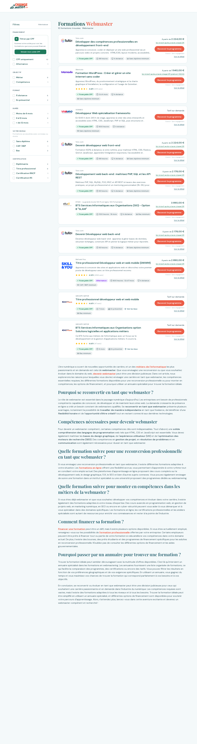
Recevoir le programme (169, 48)
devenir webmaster (104, 373)
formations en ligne (90, 467)
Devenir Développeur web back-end (98, 234)
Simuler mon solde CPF (30, 52)
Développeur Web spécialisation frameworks (103, 113)
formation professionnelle (114, 532)
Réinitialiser (43, 24)
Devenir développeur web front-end (98, 145)
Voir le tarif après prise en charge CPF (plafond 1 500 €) (163, 74)
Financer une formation (71, 529)
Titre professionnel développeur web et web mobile (107, 299)
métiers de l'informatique (151, 366)
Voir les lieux (132, 309)
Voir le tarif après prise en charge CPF (170, 43)
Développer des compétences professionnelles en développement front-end (107, 43)
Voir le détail (179, 56)
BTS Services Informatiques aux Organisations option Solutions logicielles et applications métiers (108, 329)
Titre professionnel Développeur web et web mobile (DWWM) (113, 263)
